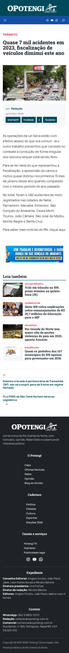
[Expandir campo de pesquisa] (63, 20)
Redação (16, 108)
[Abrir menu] (5, 20)
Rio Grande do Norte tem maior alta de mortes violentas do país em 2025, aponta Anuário (43, 334)
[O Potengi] (32, 8)
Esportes (31, 517)
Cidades (31, 508)
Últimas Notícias (35, 469)
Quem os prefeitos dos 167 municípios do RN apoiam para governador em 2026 (43, 354)
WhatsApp (13, 120)
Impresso (29, 548)
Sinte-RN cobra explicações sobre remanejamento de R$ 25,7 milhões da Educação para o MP (45, 312)
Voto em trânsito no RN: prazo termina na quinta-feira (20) (43, 291)
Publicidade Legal (34, 552)
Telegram (50, 120)
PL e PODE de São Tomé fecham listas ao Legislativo (28, 398)
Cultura (30, 513)
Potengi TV (30, 543)
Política (30, 504)
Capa (28, 465)
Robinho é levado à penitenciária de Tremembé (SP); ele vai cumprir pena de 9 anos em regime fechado (33, 384)
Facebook (29, 120)
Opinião (29, 478)
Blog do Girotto (34, 483)
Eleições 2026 (34, 522)
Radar (28, 474)
